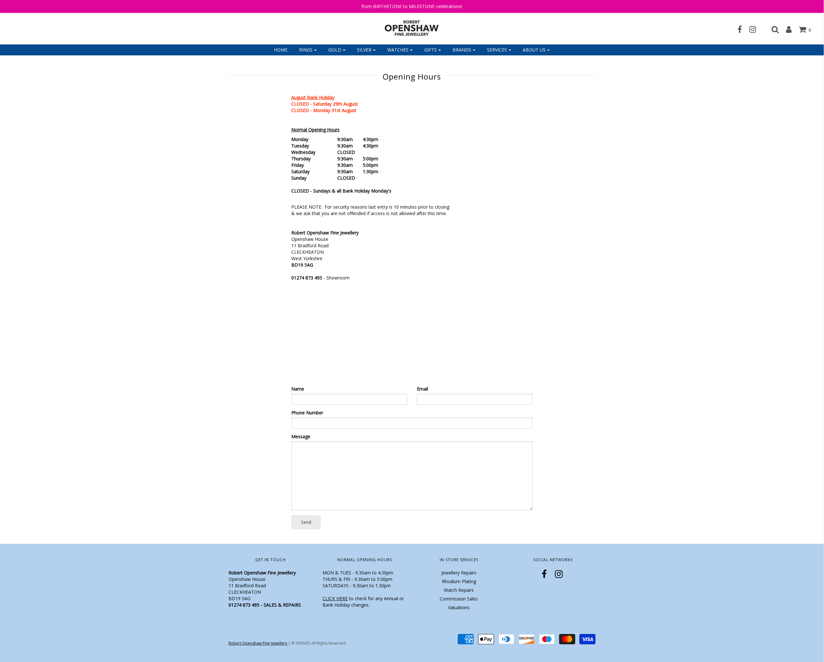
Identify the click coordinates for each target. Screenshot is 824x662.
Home (280, 50)
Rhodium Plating (459, 581)
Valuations (459, 607)
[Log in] (785, 29)
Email (422, 389)
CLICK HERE (335, 598)
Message (300, 436)
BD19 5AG (302, 265)
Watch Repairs (459, 590)
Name (297, 389)
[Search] (772, 29)
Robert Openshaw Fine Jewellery (258, 643)
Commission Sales (459, 599)
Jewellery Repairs (458, 573)
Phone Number (307, 413)
